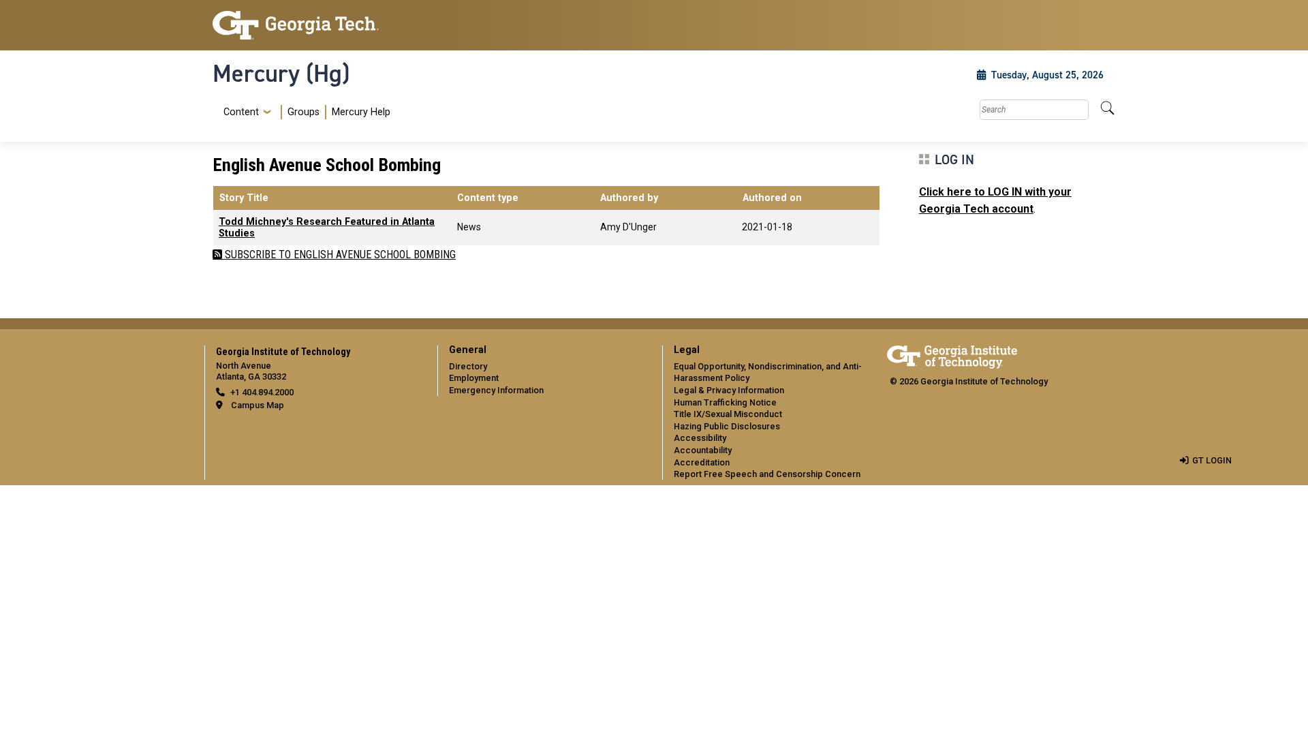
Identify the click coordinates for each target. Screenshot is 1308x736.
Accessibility (700, 438)
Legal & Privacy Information (729, 390)
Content (241, 112)
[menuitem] (304, 112)
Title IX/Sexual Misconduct (728, 414)
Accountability (703, 450)
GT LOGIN (1212, 460)
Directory (468, 366)
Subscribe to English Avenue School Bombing (339, 254)
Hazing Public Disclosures (727, 426)
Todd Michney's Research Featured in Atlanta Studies (327, 227)
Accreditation (702, 462)
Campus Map (257, 405)
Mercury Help (361, 112)
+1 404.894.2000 (262, 392)
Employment (474, 378)
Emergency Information (496, 390)
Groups (303, 112)
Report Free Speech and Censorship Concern (767, 474)
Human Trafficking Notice (725, 402)
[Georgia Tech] (317, 25)
